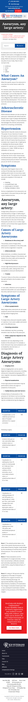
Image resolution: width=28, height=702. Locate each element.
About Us (4, 653)
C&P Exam (14, 680)
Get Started (10, 11)
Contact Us (5, 661)
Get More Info (14, 628)
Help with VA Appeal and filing (14, 686)
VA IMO (8, 682)
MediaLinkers (17, 699)
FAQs (3, 659)
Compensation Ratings (7, 34)
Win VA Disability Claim (14, 689)
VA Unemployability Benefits (14, 684)
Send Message (15, 4)
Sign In (19, 11)
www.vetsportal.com (14, 8)
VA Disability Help (21, 688)
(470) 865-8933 (14, 1)
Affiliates (4, 667)
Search (20, 46)
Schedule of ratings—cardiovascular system (14, 36)
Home (3, 650)
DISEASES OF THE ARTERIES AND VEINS (13, 37)
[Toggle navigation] (24, 16)
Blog (3, 664)
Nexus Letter (22, 680)
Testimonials (5, 656)
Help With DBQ (6, 680)
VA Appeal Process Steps (9, 688)
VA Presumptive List (17, 682)
